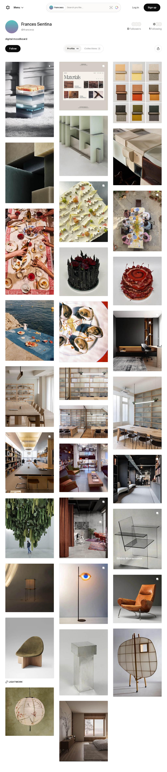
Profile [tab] (73, 48)
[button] (11, 26)
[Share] (158, 48)
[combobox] (87, 7)
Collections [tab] (92, 48)
